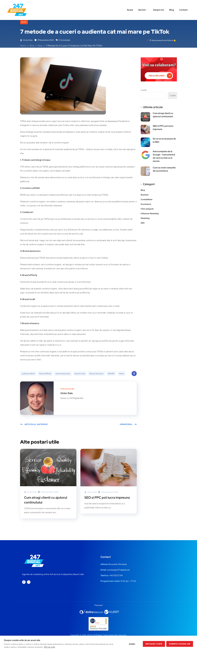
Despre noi (158, 9)
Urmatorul (126, 424)
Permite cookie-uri (179, 644)
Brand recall (80, 373)
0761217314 (117, 575)
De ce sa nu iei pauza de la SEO (164, 140)
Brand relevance (96, 373)
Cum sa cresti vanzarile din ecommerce (164, 169)
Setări (132, 644)
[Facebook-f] (24, 582)
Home (23, 45)
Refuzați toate (154, 644)
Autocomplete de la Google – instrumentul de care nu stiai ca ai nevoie (164, 156)
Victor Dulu (28, 40)
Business (144, 195)
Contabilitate (146, 199)
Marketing (145, 218)
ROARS (111, 373)
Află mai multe (49, 647)
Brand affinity (45, 373)
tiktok (121, 373)
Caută (143, 90)
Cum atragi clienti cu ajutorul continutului (45, 499)
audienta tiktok (28, 373)
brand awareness (63, 373)
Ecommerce (146, 204)
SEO (142, 223)
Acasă (130, 9)
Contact (183, 9)
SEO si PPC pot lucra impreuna (107, 497)
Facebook (134, 373)
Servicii (142, 9)
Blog (171, 9)
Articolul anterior (36, 424)
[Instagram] (28, 582)
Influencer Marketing (150, 213)
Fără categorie (147, 209)
